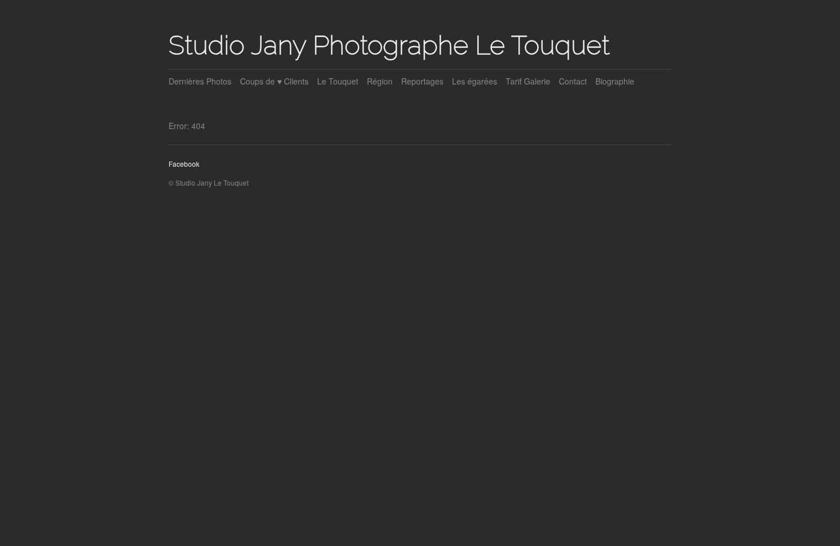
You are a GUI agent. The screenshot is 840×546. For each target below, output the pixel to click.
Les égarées (474, 81)
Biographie (614, 81)
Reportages (422, 81)
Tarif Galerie (528, 81)
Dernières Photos (200, 81)
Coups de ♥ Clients (274, 81)
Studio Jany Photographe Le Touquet (389, 45)
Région (380, 81)
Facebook (184, 163)
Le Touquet (337, 81)
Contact (573, 81)
